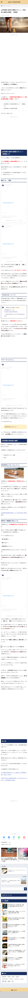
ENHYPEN (4, 976)
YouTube (17, 976)
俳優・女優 (8, 844)
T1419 (13, 976)
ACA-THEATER (14, 2)
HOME (15, 990)
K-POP (9, 976)
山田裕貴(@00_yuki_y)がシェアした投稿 (14, 220)
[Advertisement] (14, 50)
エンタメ (9, 842)
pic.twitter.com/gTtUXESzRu (10, 311)
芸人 (12, 981)
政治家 (9, 981)
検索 (25, 888)
